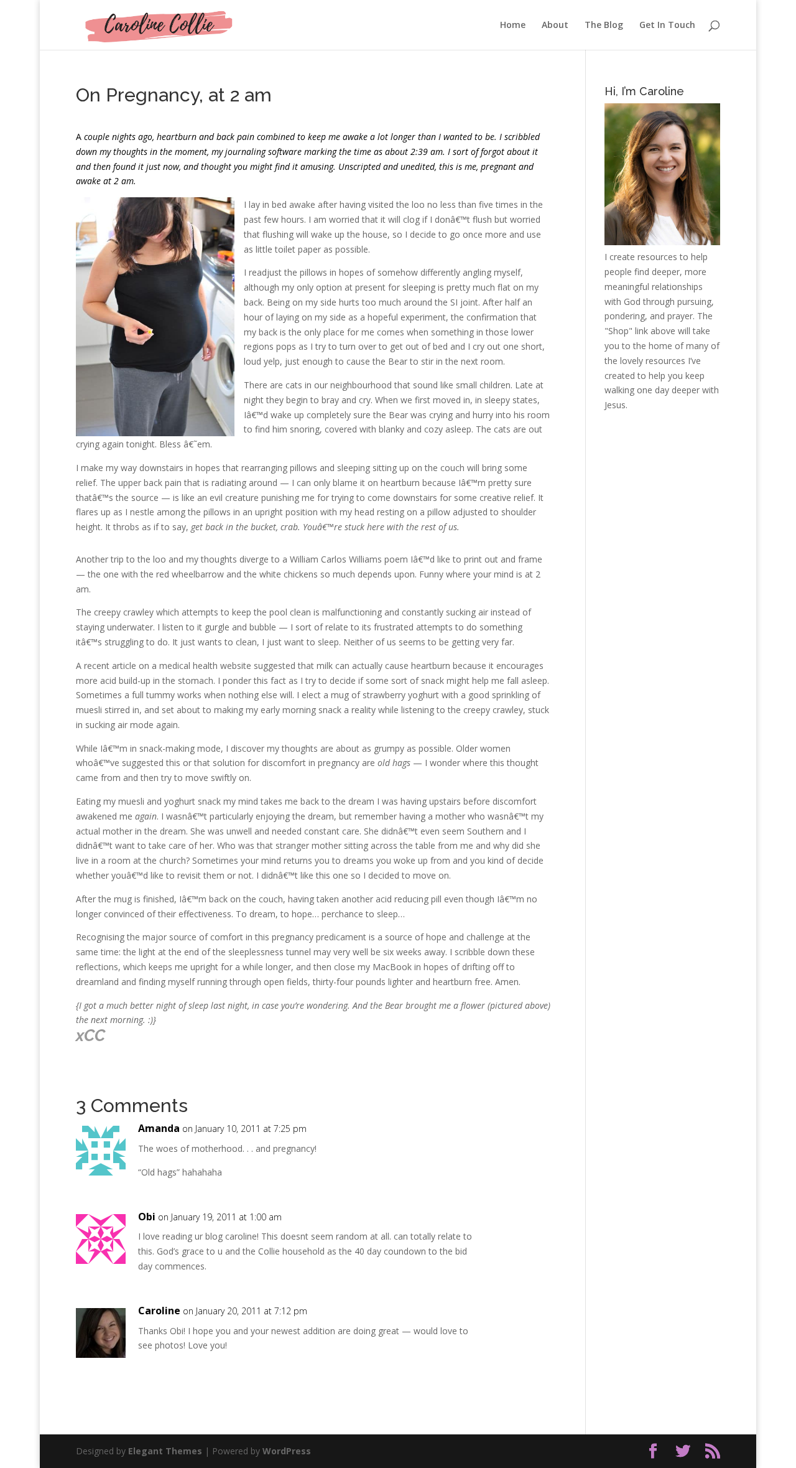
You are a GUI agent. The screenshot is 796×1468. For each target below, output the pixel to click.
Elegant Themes (165, 1451)
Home (512, 25)
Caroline (159, 1310)
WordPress (286, 1451)
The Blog (604, 25)
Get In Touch (667, 25)
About (555, 25)
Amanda (159, 1128)
